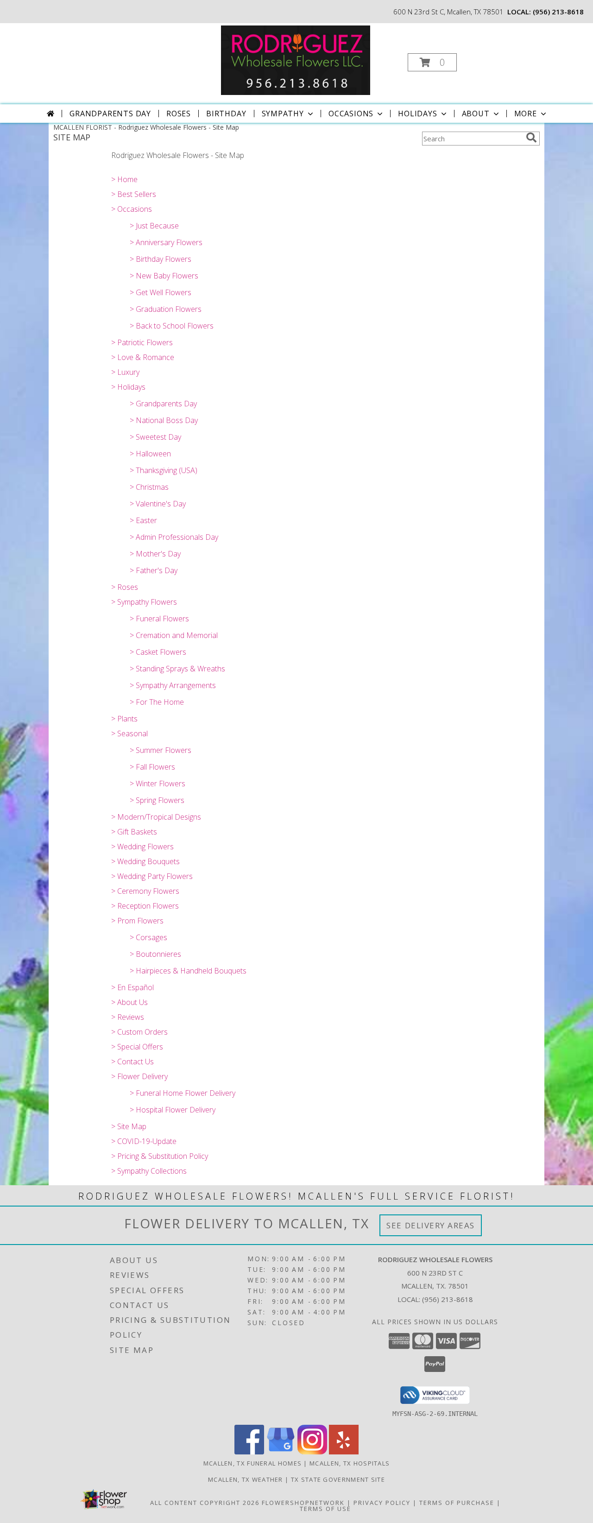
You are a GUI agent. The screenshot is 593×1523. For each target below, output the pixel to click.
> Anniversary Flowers (166, 242)
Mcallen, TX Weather (245, 1479)
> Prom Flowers (137, 921)
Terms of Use (325, 1508)
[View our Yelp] (344, 1451)
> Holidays (128, 387)
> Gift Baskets (134, 832)
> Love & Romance (142, 357)
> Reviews (127, 1017)
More (525, 113)
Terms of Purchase (456, 1502)
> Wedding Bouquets (145, 861)
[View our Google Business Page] (281, 1451)
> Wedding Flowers (142, 846)
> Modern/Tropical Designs (156, 817)
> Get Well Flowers (160, 292)
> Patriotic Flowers (142, 342)
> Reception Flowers (145, 906)
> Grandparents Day (163, 403)
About (476, 113)
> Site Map (128, 1126)
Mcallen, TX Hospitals (349, 1463)
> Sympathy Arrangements (173, 685)
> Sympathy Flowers (144, 602)
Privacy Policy (381, 1502)
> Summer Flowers (160, 750)
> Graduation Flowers (166, 309)
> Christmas (149, 487)
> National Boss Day (164, 420)
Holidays (417, 113)
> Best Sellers (133, 194)
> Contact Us (132, 1061)
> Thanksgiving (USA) (163, 470)
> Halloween (150, 454)
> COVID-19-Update (144, 1141)
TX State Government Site (338, 1479)
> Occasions (131, 209)
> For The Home (157, 702)
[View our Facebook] (249, 1451)
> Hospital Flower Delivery (172, 1110)
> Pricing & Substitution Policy (159, 1156)
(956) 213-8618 (558, 11)
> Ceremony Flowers (145, 891)
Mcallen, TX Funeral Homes (252, 1463)
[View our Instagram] (312, 1451)
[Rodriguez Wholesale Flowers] (295, 59)
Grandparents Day (110, 113)
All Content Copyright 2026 (204, 1502)
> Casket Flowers (158, 652)
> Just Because (154, 226)
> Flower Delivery (139, 1076)
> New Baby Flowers (164, 276)
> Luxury (125, 372)
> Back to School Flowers (172, 326)
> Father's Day (153, 570)
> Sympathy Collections (149, 1171)
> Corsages (148, 937)
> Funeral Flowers (159, 618)
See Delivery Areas (430, 1225)
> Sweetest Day (155, 437)
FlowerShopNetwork (303, 1502)
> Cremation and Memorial (174, 635)
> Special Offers (137, 1047)
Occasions (350, 113)
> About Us (129, 1002)
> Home (124, 179)
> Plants (124, 719)
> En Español (132, 987)
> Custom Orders (139, 1032)
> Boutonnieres (155, 954)
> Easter (143, 520)
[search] (531, 137)
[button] (432, 62)
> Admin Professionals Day (174, 537)
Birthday (226, 113)
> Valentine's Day (158, 504)
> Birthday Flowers (160, 259)
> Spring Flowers (157, 800)
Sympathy (283, 113)
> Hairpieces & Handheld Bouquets (188, 971)
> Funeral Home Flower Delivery (182, 1093)
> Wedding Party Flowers (152, 876)
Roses (178, 113)
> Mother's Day (155, 554)
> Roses (124, 587)
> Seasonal (129, 733)
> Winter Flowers (157, 783)
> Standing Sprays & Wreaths (177, 669)
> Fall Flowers (152, 767)
